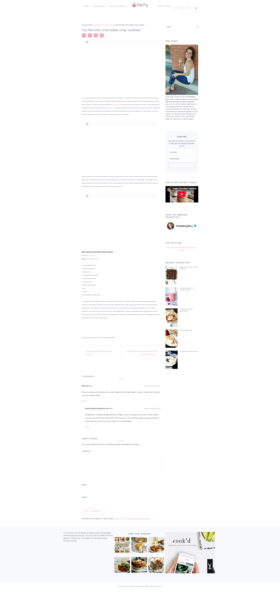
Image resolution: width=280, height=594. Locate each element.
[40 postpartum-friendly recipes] (122, 545)
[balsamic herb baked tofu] (122, 565)
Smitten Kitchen (92, 255)
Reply (84, 401)
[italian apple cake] (171, 339)
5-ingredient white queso (189, 351)
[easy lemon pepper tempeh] (156, 545)
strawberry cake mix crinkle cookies (187, 289)
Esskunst (99, 337)
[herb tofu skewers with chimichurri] (156, 565)
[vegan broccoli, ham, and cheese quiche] (139, 545)
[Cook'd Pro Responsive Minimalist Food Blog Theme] (190, 573)
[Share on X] (96, 35)
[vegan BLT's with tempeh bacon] (139, 565)
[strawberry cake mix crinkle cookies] (171, 297)
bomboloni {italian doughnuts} (186, 310)
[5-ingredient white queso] (171, 360)
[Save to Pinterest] (90, 35)
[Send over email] (102, 35)
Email (85, 497)
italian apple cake (186, 330)
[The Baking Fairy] (140, 6)
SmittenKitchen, (116, 104)
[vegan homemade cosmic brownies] (171, 276)
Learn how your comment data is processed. (132, 519)
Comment (87, 451)
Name (85, 485)
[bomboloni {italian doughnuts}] (171, 318)
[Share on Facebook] (84, 35)
